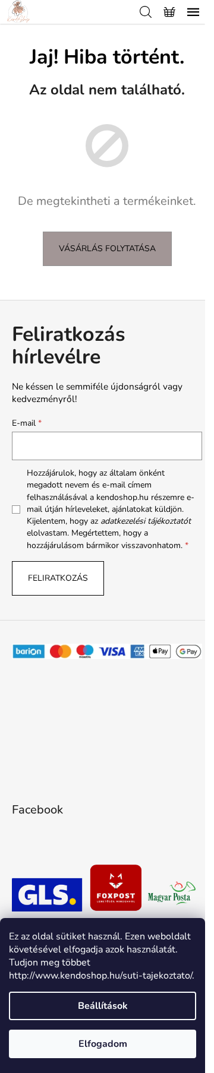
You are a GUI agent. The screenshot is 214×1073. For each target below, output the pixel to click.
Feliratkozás (58, 578)
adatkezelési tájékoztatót (145, 521)
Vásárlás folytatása (107, 248)
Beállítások (103, 1005)
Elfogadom (102, 1043)
